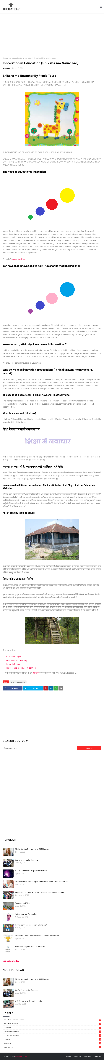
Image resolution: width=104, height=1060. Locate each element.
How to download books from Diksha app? (31, 925)
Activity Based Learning (16, 660)
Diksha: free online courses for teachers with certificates (37, 936)
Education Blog (18, 259)
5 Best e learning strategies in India (28, 1001)
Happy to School (13, 664)
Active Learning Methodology (26, 914)
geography (52, 1043)
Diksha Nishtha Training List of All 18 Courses (32, 849)
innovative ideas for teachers (52, 1020)
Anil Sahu (6, 68)
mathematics (52, 1047)
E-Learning (97, 1056)
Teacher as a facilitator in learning (21, 668)
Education (87, 1056)
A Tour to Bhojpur (13, 656)
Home (5, 58)
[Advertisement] (52, 34)
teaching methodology (52, 1031)
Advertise (77, 1056)
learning (52, 1039)
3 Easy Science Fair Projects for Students (31, 871)
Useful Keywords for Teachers (26, 860)
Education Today (11, 961)
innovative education (16, 58)
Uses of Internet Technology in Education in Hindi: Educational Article (41, 881)
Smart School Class (22, 903)
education (52, 1027)
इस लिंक (36, 673)
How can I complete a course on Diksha (30, 946)
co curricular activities (52, 1035)
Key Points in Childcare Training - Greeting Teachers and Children (40, 892)
